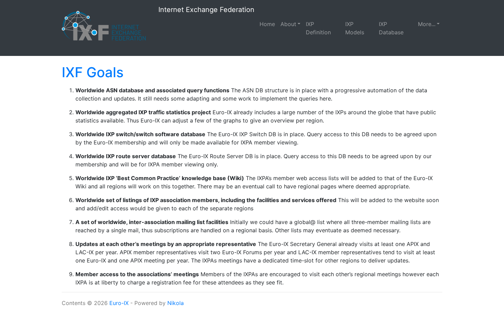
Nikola (175, 303)
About (288, 24)
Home (267, 24)
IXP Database (391, 28)
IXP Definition (318, 28)
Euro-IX (119, 303)
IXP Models (354, 28)
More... (426, 24)
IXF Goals (92, 72)
